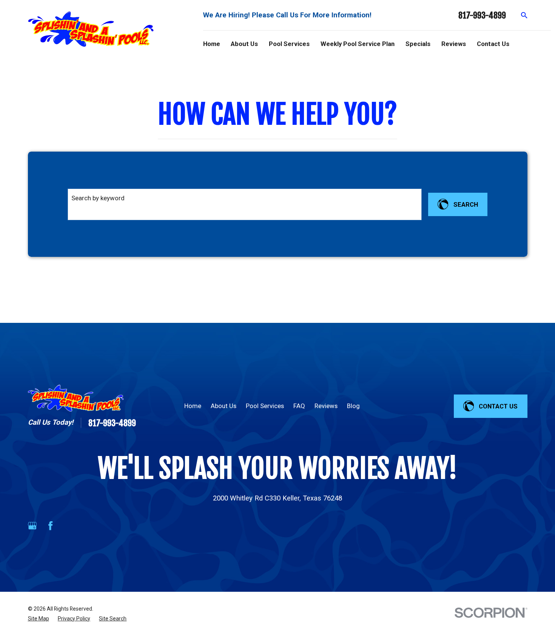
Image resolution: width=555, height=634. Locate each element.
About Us (223, 406)
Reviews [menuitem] (453, 44)
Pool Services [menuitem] (289, 44)
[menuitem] (38, 619)
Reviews (326, 406)
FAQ (299, 406)
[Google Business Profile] (32, 525)
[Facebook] (50, 525)
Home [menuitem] (211, 44)
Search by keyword (98, 198)
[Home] (91, 29)
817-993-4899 (482, 15)
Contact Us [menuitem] (493, 44)
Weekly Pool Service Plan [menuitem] (358, 44)
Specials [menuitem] (417, 44)
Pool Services (265, 406)
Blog (353, 406)
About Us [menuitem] (244, 44)
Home (192, 406)
